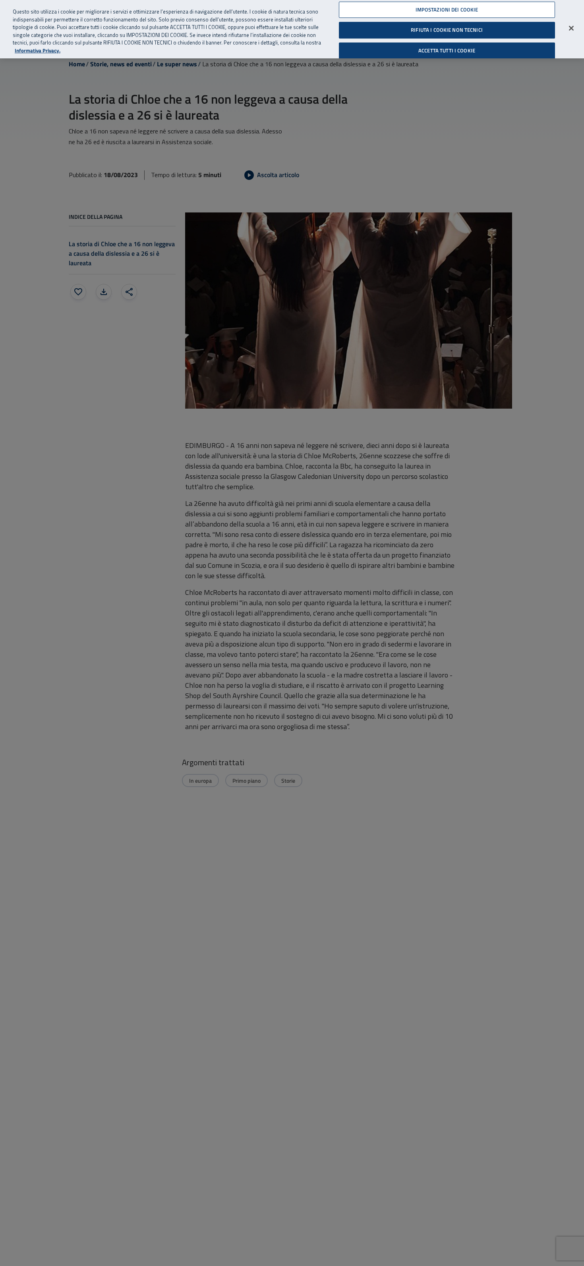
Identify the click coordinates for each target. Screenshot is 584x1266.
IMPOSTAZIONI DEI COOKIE (447, 10)
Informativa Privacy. (37, 50)
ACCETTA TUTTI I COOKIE (446, 50)
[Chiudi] (571, 28)
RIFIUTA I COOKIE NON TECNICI (447, 30)
